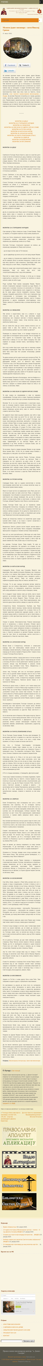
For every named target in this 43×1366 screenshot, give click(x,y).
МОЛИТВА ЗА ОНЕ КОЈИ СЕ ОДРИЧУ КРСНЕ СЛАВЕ (21, 127)
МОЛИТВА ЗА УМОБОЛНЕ (21, 125)
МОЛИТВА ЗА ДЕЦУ (21, 121)
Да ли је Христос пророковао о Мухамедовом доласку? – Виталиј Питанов (32, 1115)
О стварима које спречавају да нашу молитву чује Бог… (21, 1244)
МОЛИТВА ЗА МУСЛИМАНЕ (21, 141)
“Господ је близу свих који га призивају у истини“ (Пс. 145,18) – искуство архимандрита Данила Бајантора (10, 1117)
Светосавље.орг (30, 1356)
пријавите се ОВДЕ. (9, 1103)
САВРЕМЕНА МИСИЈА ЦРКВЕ (13, 1327)
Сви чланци (15, 1071)
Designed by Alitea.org (24, 1361)
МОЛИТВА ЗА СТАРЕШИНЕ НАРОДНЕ (21, 123)
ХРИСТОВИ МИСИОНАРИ (11, 1324)
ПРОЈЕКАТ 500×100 (9, 1333)
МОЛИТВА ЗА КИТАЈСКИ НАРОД (21, 131)
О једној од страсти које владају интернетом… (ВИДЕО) (21, 1235)
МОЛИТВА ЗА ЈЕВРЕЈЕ (21, 137)
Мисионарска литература (17, 1061)
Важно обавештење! (10, 1227)
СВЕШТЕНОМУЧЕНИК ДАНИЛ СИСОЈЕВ (16, 1330)
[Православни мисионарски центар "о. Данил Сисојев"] (21, 14)
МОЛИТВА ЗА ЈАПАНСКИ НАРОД (21, 133)
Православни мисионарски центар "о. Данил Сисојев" (21, 1352)
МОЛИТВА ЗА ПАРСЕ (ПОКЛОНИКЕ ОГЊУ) (21, 135)
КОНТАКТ (6, 1335)
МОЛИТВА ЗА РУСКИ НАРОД (21, 129)
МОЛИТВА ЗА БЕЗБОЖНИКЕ (21, 139)
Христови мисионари (33, 1061)
